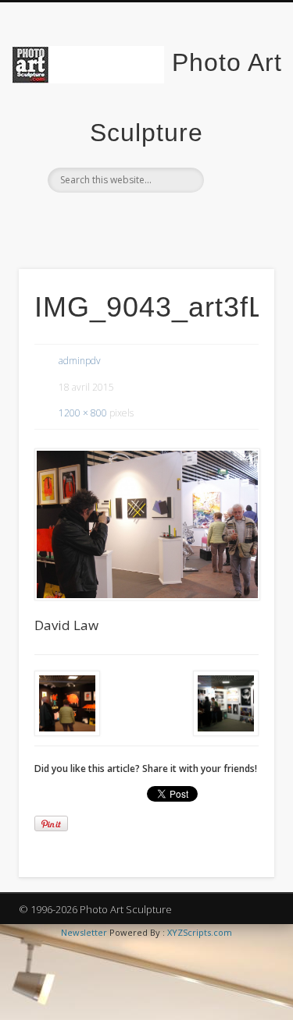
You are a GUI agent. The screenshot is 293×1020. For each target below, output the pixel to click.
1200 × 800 (83, 413)
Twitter (144, 219)
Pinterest (176, 219)
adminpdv (80, 360)
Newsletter (84, 932)
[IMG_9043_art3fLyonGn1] (146, 524)
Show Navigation (236, 139)
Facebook (112, 219)
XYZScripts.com (199, 932)
